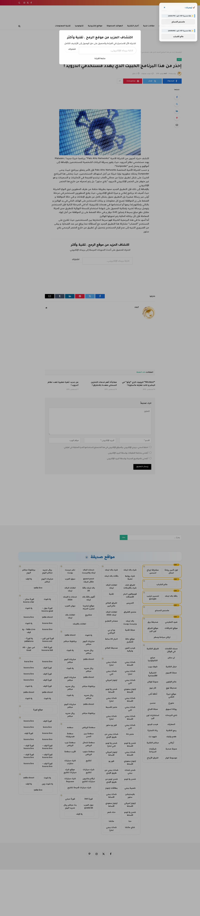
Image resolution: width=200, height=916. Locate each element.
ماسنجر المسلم (178, 22)
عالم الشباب (178, 36)
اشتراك (72, 49)
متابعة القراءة (100, 58)
